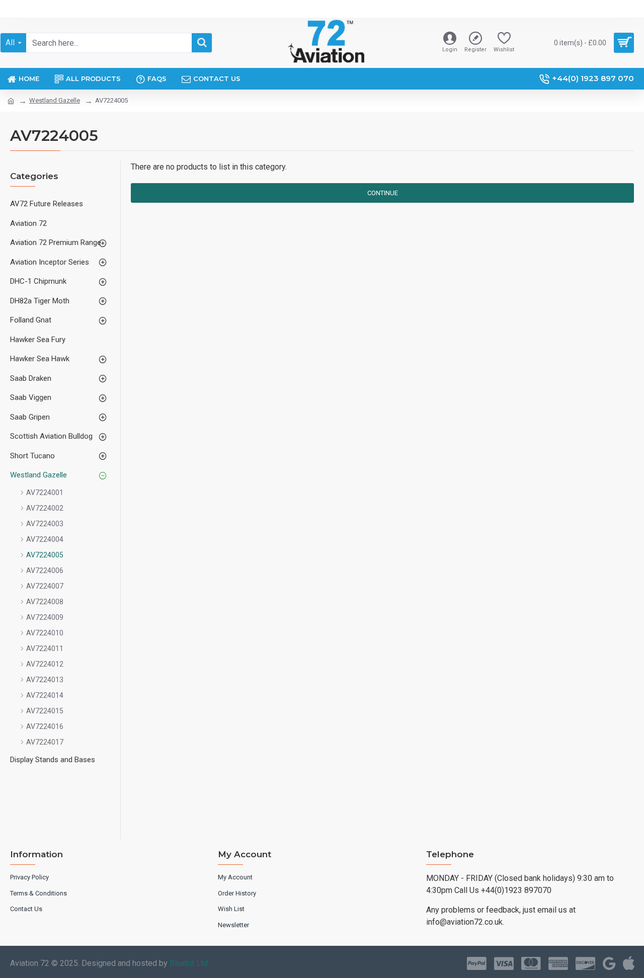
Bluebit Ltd (189, 963)
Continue (382, 193)
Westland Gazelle (54, 100)
